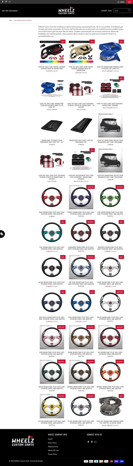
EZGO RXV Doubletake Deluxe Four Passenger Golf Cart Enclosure (110, 160)
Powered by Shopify (36, 461)
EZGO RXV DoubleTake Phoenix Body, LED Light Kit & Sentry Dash (110, 406)
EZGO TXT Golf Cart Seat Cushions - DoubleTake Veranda (110, 88)
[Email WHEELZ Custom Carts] (9, 2)
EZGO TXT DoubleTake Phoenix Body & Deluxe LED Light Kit (110, 52)
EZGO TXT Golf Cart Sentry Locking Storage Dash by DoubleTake (52, 52)
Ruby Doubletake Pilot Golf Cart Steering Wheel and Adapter (52, 197)
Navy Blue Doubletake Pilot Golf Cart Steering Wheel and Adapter (52, 302)
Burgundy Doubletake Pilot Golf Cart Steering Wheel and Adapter (81, 232)
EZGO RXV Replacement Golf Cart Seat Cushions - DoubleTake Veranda (81, 160)
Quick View (51, 56)
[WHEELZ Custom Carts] (66, 10)
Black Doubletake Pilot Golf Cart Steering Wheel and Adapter (52, 267)
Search (50, 439)
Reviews (104, 11)
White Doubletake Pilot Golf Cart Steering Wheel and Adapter (110, 302)
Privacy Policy (52, 454)
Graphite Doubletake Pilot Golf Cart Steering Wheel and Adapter (110, 232)
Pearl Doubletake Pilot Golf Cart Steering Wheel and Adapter (110, 267)
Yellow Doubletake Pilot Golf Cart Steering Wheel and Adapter (52, 406)
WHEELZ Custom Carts (21, 461)
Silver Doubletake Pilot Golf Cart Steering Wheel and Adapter (81, 406)
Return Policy (52, 443)
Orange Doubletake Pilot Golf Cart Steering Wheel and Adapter (110, 372)
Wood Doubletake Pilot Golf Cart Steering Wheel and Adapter (81, 337)
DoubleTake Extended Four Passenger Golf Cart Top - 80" (52, 125)
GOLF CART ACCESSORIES (10, 11)
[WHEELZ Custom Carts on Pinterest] (6, 2)
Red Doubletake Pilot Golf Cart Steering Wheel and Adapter (110, 337)
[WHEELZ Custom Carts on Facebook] (2, 2)
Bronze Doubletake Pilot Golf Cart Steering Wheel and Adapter (81, 372)
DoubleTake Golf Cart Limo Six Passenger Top (81, 125)
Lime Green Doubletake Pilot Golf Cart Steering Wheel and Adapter (110, 197)
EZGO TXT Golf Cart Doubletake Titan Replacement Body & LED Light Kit (52, 88)
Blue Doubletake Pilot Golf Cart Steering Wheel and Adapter (81, 302)
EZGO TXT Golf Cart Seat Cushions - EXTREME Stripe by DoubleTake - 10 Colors (81, 88)
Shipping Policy (53, 447)
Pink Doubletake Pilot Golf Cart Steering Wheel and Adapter (52, 337)
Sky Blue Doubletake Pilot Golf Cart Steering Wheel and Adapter (81, 267)
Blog (110, 11)
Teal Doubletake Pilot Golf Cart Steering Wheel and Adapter (52, 232)
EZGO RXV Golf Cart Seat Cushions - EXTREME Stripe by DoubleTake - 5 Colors (52, 160)
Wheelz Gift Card (53, 450)
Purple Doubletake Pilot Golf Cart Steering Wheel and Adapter (81, 197)
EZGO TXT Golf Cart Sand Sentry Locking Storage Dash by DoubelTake (81, 52)
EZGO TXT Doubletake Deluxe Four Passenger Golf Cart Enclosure (110, 125)
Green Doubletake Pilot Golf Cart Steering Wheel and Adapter (52, 372)
